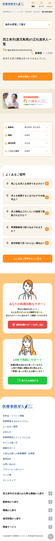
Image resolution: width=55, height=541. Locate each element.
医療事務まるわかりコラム (15, 421)
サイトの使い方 (10, 442)
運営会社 (7, 459)
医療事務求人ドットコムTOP (13, 12)
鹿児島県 (28, 12)
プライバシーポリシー (13, 469)
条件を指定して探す (27, 76)
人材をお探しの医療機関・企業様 (19, 453)
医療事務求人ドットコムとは (16, 437)
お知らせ (7, 432)
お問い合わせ (9, 464)
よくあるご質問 (10, 426)
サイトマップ (9, 480)
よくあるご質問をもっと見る (27, 258)
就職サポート (9, 448)
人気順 (49, 53)
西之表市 (37, 12)
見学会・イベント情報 (13, 416)
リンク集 (7, 475)
